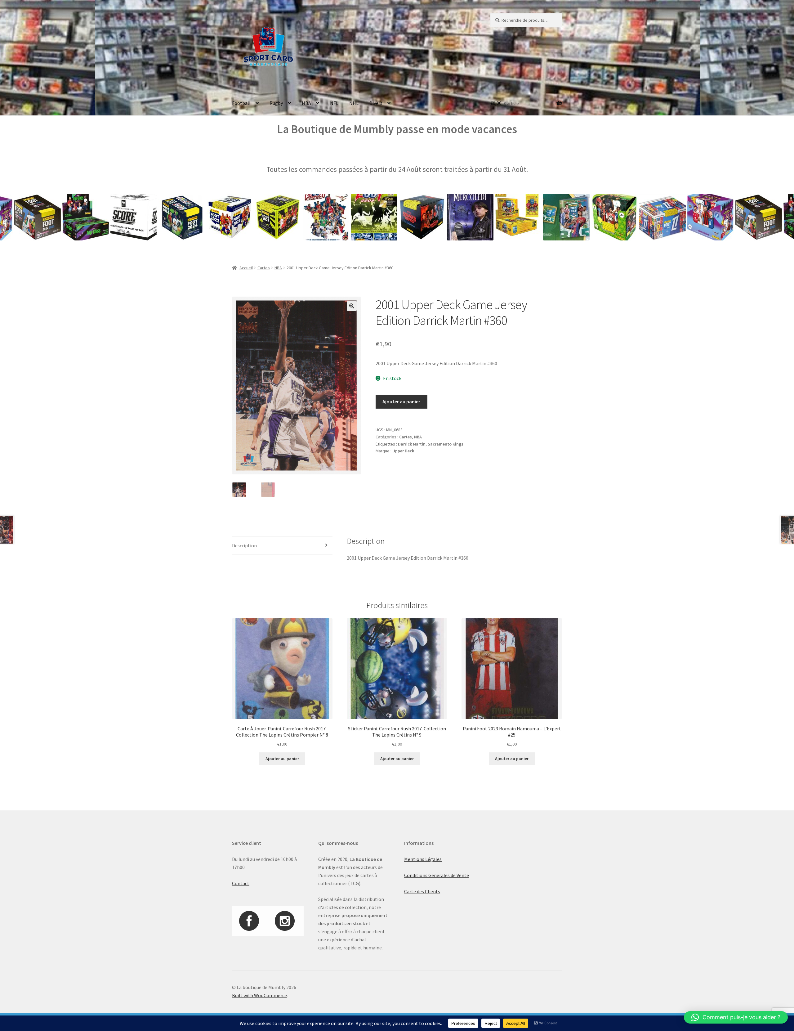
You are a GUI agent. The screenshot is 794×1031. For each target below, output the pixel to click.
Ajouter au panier (401, 401)
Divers (375, 103)
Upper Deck (403, 451)
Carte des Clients (422, 891)
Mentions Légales (423, 859)
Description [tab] (244, 545)
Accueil (246, 268)
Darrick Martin (412, 444)
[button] (352, 306)
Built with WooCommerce (259, 995)
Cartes (263, 268)
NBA (306, 103)
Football (241, 103)
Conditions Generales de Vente (436, 875)
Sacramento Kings (445, 444)
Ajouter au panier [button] (282, 758)
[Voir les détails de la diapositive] (41, 217)
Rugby (276, 103)
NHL (354, 103)
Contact (240, 883)
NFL (334, 103)
